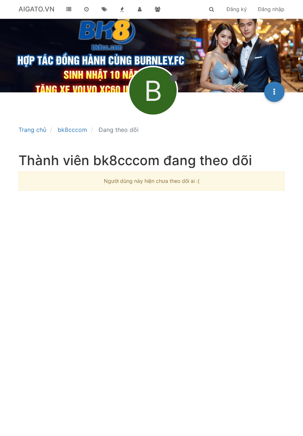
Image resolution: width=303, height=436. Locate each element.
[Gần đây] (86, 9)
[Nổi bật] (122, 9)
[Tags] (104, 9)
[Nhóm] (157, 9)
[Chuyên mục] (69, 9)
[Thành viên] (140, 9)
